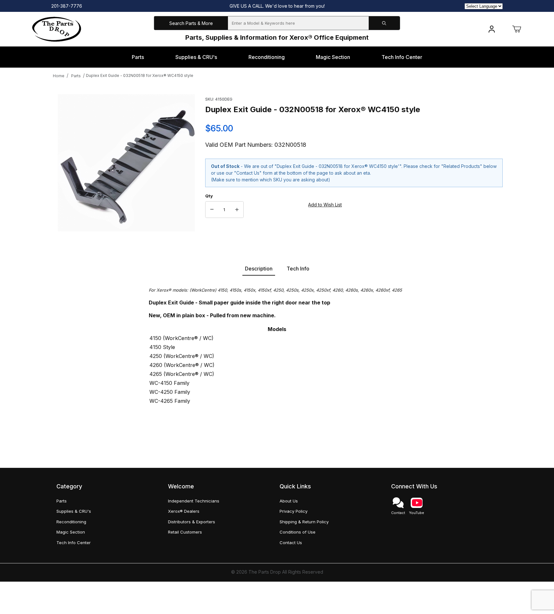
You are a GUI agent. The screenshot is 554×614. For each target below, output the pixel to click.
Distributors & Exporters (191, 521)
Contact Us (291, 542)
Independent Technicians (193, 500)
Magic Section (70, 532)
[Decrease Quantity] (212, 210)
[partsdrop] (56, 28)
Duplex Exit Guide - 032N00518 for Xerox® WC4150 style (139, 75)
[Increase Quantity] (237, 210)
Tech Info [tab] (298, 268)
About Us (289, 500)
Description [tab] (259, 268)
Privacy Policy (293, 511)
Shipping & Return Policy (304, 521)
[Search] (384, 23)
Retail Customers (185, 532)
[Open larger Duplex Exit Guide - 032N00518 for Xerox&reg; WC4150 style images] (126, 162)
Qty (209, 195)
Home (58, 75)
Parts (76, 75)
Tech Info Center (73, 542)
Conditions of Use (297, 532)
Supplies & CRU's (73, 511)
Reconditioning (71, 521)
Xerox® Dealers (183, 511)
